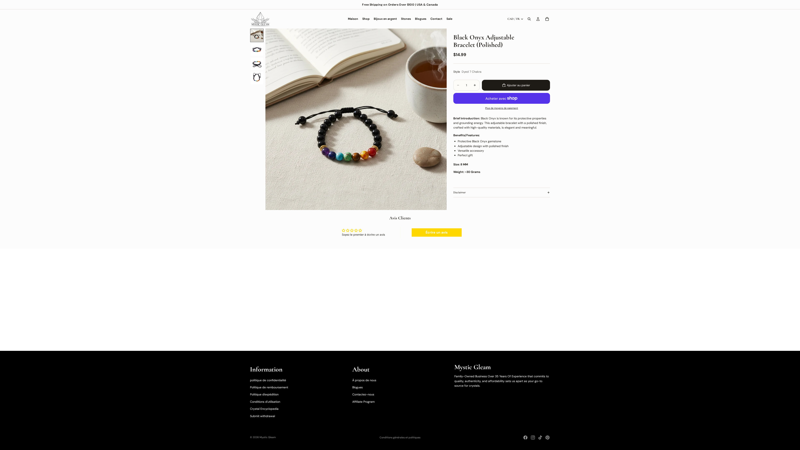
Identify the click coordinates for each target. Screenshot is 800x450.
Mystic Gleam (268, 437)
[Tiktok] (540, 437)
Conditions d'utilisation (265, 402)
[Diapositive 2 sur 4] (257, 49)
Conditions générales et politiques (400, 437)
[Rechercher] (529, 19)
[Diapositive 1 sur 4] (257, 35)
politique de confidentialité (268, 380)
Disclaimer (459, 192)
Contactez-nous (363, 394)
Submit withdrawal (262, 416)
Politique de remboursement (269, 387)
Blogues (357, 387)
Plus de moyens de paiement (501, 108)
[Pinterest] (547, 437)
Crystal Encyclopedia (264, 409)
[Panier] (547, 19)
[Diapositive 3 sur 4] (257, 64)
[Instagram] (532, 437)
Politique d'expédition (264, 394)
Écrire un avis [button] (437, 232)
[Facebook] (525, 437)
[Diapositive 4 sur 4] (257, 78)
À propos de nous (364, 380)
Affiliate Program (363, 402)
